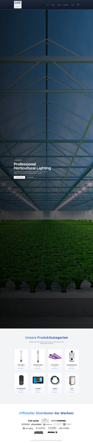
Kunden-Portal (30, 177)
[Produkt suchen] (78, 5)
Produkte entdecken (19, 177)
